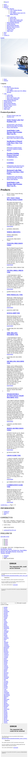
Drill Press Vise (4, 550)
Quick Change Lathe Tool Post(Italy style (15, 120)
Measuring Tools (11, 28)
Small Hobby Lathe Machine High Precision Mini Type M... (14, 132)
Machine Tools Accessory (13, 27)
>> (9, 505)
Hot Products (4, 549)
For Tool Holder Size (14, 550)
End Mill (8, 553)
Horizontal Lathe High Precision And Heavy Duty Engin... (15, 171)
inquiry (8, 226)
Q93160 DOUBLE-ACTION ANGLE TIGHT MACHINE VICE (15, 395)
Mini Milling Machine (11, 551)
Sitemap (10, 549)
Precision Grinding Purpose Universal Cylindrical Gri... (13, 155)
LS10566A (10, 163)
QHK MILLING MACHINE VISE (12, 333)
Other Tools (10, 31)
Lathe (8, 15)
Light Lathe (13, 17)
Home (5, 4)
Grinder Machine (11, 24)
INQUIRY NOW (5, 536)
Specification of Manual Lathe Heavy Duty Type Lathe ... (14, 142)
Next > (6, 505)
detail (11, 226)
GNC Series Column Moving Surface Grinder (15, 198)
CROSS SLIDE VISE (14, 455)
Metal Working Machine (13, 25)
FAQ (5, 33)
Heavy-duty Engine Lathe (16, 20)
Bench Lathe (13, 18)
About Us (6, 6)
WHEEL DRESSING (14, 232)
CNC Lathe (13, 11)
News (5, 32)
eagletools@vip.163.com (10, 530)
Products (6, 7)
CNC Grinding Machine (16, 10)
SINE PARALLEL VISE (15, 295)
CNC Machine (10, 8)
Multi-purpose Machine (15, 21)
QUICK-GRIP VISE (13, 313)
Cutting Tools (10, 29)
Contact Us (6, 35)
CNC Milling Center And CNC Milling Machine (17, 13)
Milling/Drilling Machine (13, 22)
